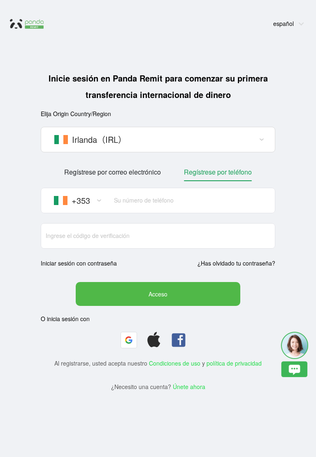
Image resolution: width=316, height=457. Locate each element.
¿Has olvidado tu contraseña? (236, 263)
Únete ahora (189, 386)
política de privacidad (234, 363)
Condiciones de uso (174, 363)
